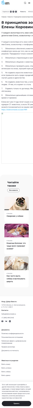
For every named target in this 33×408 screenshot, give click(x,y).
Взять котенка (6, 368)
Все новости (13, 190)
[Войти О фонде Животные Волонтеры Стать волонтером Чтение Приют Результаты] (29, 3)
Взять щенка (5, 375)
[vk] (11, 12)
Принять (16, 403)
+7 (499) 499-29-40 (7, 318)
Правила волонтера (8, 347)
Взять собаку (6, 372)
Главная (3, 17)
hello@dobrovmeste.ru (8, 314)
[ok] (13, 12)
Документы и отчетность (10, 350)
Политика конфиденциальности (12, 333)
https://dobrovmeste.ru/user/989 (14, 110)
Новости (10, 17)
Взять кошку (5, 364)
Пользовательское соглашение (12, 337)
